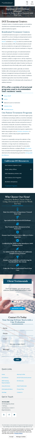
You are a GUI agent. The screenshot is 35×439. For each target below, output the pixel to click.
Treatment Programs (11, 186)
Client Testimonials (22, 386)
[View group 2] (15, 301)
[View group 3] (17, 301)
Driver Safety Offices (11, 169)
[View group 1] (12, 301)
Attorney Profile (21, 374)
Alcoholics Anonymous (23, 131)
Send (17, 359)
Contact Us (20, 392)
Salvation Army (8, 106)
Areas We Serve (6, 386)
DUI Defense (5, 377)
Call (27, 4)
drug (15, 41)
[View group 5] (22, 301)
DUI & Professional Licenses (24, 377)
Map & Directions (6, 410)
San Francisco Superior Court (13, 165)
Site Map (4, 392)
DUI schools (28, 148)
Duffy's (6, 99)
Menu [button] (32, 4)
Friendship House (8, 109)
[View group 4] (19, 301)
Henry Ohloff (7, 96)
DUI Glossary (20, 381)
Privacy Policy (20, 389)
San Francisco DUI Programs (13, 177)
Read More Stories (17, 308)
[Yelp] (4, 415)
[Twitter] (14, 415)
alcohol (4, 41)
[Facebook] (9, 415)
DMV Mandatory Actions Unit (13, 173)
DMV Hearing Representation (6, 382)
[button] (31, 169)
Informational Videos (7, 389)
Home (3, 374)
